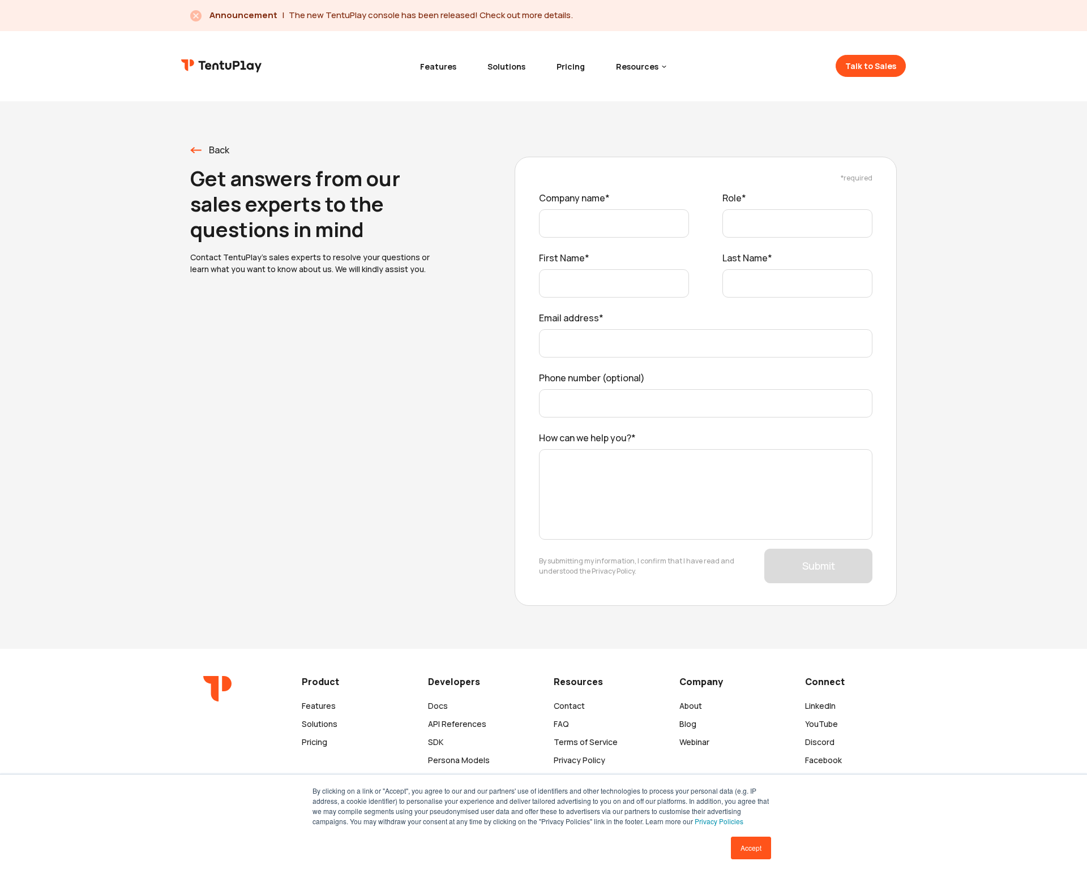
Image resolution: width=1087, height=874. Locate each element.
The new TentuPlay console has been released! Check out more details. (431, 15)
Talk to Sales (870, 66)
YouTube (821, 723)
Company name (572, 198)
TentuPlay (221, 65)
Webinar (694, 742)
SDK (435, 742)
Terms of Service (586, 742)
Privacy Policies (719, 821)
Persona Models (459, 760)
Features (438, 66)
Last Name (745, 258)
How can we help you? (585, 438)
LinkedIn (820, 705)
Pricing (571, 66)
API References (457, 723)
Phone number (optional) (592, 378)
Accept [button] (751, 848)
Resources (638, 66)
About (690, 705)
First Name (562, 258)
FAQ (561, 723)
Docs (438, 705)
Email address (569, 318)
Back (219, 150)
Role (732, 198)
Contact (569, 705)
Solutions (506, 66)
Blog (687, 723)
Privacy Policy (579, 760)
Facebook (823, 760)
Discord (819, 742)
